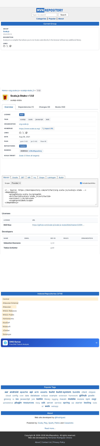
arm (37, 392)
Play (45, 423)
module (81, 399)
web (47, 406)
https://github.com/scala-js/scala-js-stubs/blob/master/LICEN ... (58, 225)
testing (88, 402)
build (52, 392)
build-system (64, 392)
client (85, 392)
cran (22, 395)
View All (43, 141)
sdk (43, 402)
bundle (77, 392)
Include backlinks (88, 183)
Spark (51, 423)
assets (44, 392)
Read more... (50, 428)
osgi (94, 399)
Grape (41, 177)
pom (24, 141)
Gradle (15, 177)
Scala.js (6, 31)
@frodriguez (60, 417)
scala (30, 119)
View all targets (32, 156)
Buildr (61, 177)
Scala (40, 423)
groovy (8, 399)
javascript (39, 119)
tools (95, 403)
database (35, 395)
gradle (91, 395)
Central (23, 146)
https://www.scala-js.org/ (29, 129)
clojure (92, 392)
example (53, 395)
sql (72, 403)
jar (34, 141)
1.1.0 (31, 95)
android (14, 392)
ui (43, 406)
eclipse (44, 395)
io (14, 399)
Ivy (34, 177)
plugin (18, 402)
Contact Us (46, 442)
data (27, 395)
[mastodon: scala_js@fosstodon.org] (10, 46)
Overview (9, 107)
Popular (52, 19)
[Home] (50, 12)
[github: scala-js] (4, 46)
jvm (33, 399)
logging (55, 399)
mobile (72, 399)
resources (29, 402)
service (58, 402)
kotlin (39, 399)
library (47, 399)
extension (63, 395)
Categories (41, 19)
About (61, 19)
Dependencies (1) (26, 107)
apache (24, 392)
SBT (22, 177)
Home (4, 90)
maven (63, 399)
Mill (29, 177)
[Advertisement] (50, 3)
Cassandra (68, 423)
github (83, 395)
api (31, 392)
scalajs (22, 119)
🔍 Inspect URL (47, 128)
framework (73, 395)
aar (7, 392)
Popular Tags (50, 387)
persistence (8, 403)
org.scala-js (14, 90)
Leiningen (52, 177)
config (15, 395)
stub (47, 119)
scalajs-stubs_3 (27, 90)
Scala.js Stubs (18, 95)
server (50, 402)
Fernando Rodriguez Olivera (60, 438)
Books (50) (60, 107)
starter (79, 402)
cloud (8, 395)
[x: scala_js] (7, 46)
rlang (38, 403)
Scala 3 (22, 156)
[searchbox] (44, 15)
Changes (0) (44, 107)
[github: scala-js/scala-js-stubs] (20, 133)
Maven (6, 177)
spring (66, 402)
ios (17, 399)
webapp (54, 406)
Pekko (57, 423)
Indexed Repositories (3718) (50, 294)
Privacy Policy (59, 442)
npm (88, 399)
